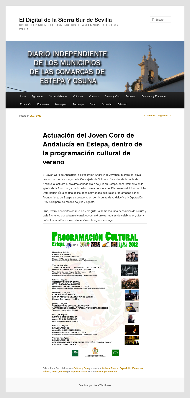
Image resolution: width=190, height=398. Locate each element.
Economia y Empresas (154, 96)
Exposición (125, 368)
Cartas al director (58, 96)
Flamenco (137, 368)
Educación (25, 104)
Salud (93, 104)
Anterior (149, 115)
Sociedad (107, 104)
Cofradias (78, 96)
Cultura (106, 368)
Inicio (23, 96)
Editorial (122, 104)
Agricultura (37, 96)
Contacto (94, 96)
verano (63, 371)
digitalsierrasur (79, 371)
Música (46, 371)
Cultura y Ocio (112, 96)
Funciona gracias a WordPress (95, 385)
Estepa (114, 368)
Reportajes (78, 104)
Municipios (61, 104)
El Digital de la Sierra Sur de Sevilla (65, 19)
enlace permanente (106, 371)
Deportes (131, 96)
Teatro (54, 371)
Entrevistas (43, 104)
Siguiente (164, 115)
